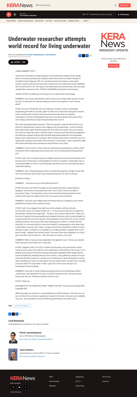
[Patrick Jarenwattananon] (12, 337)
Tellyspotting (80, 377)
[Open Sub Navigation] (81, 21)
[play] (8, 14)
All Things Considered (22, 306)
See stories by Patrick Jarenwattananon (36, 339)
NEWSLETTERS (73, 21)
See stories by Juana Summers (32, 356)
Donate (125, 5)
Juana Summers (50, 55)
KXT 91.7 (78, 381)
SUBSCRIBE (113, 65)
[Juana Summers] (12, 355)
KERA (51, 377)
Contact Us (105, 381)
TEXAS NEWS (11, 21)
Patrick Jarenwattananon (35, 55)
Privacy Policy (80, 386)
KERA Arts (52, 386)
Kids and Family (54, 381)
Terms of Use (106, 377)
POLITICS (49, 21)
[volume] (15, 14)
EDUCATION (39, 21)
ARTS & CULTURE (60, 21)
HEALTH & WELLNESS (25, 21)
